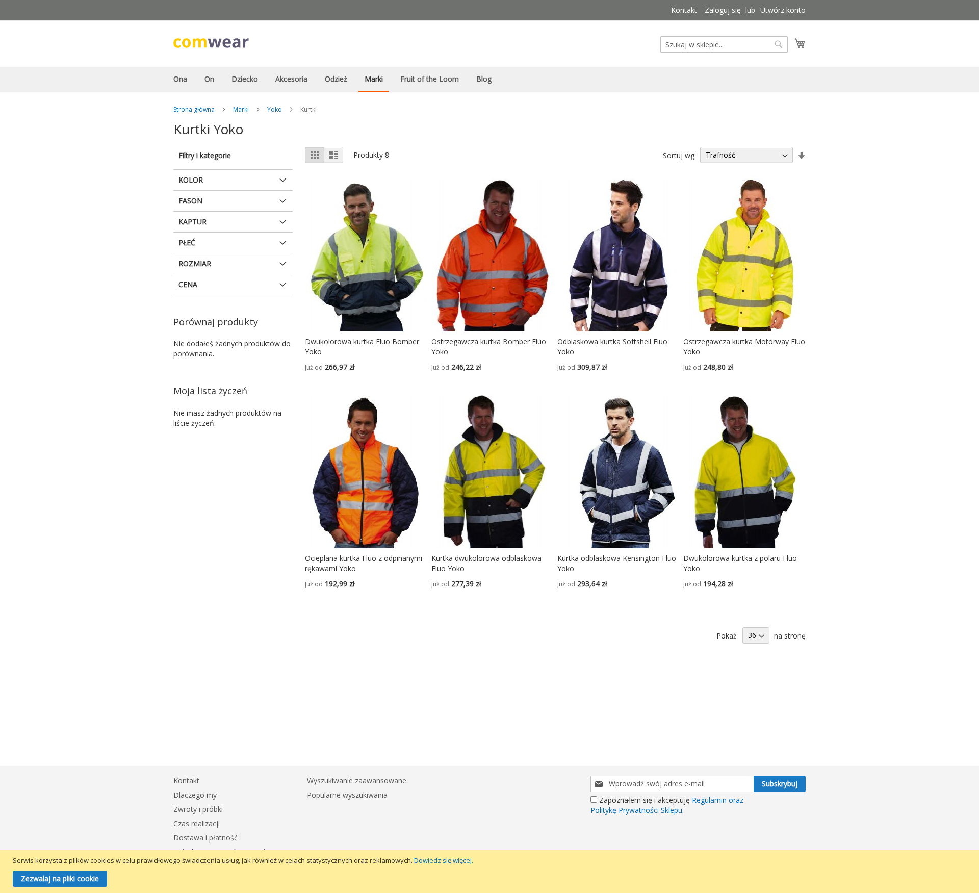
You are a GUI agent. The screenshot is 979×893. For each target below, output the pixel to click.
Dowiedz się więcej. (443, 860)
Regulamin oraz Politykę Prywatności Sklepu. (666, 805)
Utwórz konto (783, 10)
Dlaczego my (195, 795)
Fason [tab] (190, 201)
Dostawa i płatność (205, 838)
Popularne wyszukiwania (347, 795)
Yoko (274, 109)
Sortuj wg (678, 155)
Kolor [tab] (190, 180)
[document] (491, 871)
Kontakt (684, 10)
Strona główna (194, 109)
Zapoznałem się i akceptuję (666, 805)
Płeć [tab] (186, 242)
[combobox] (724, 44)
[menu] (489, 79)
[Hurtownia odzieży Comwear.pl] (211, 43)
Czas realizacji (196, 823)
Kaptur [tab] (192, 221)
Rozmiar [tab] (194, 263)
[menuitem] (180, 79)
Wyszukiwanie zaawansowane (356, 780)
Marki (241, 109)
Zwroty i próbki (198, 809)
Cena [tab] (187, 284)
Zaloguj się (723, 10)
